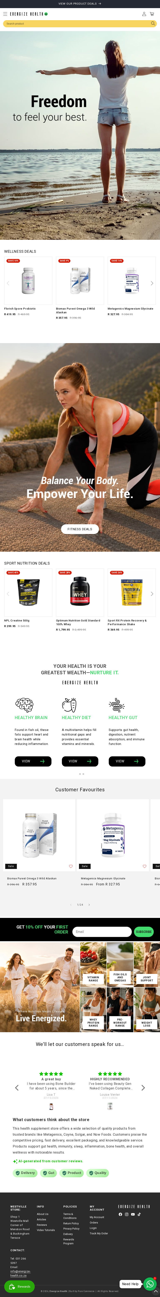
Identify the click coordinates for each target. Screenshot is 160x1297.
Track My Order (99, 1233)
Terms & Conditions (69, 1216)
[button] (5, 14)
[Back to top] (156, 1291)
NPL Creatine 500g (16, 620)
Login (93, 1228)
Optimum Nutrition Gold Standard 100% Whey (78, 622)
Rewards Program (68, 1241)
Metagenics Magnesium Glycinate (130, 308)
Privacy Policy (71, 1228)
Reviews (42, 1224)
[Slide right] (89, 904)
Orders (94, 1222)
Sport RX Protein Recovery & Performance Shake (127, 622)
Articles (41, 1219)
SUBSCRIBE (144, 932)
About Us (42, 1214)
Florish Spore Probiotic (20, 308)
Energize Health (58, 1291)
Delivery (68, 1234)
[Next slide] (152, 283)
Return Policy (71, 1223)
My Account (97, 1217)
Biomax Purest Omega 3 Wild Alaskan (75, 310)
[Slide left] (70, 904)
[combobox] (80, 23)
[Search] (153, 23)
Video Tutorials (46, 1230)
